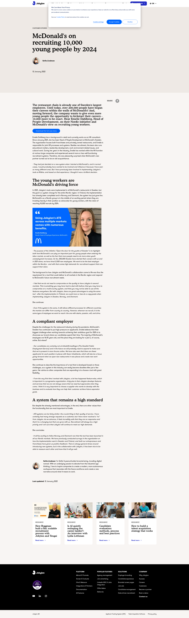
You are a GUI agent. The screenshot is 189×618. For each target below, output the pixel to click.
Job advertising (102, 579)
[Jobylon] (38, 3)
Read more (39, 540)
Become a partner (145, 589)
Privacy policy (152, 614)
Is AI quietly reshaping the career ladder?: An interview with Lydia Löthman (77, 531)
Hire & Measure (81, 582)
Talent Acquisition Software (136, 614)
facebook (117, 101)
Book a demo (143, 593)
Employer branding (125, 575)
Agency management (104, 575)
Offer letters (101, 588)
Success (142, 579)
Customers (143, 586)
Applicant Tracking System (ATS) (116, 614)
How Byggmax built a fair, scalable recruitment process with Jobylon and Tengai (46, 531)
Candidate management (127, 589)
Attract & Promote (82, 575)
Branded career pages (126, 582)
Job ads (121, 586)
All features (80, 593)
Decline (130, 22)
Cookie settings (98, 22)
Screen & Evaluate (82, 579)
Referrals (100, 592)
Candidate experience (126, 579)
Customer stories (39, 28)
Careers (142, 582)
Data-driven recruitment (126, 593)
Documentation (81, 589)
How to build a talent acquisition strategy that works (142, 528)
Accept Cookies (114, 22)
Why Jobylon (144, 575)
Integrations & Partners (84, 586)
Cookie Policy (60, 17)
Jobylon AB (35, 614)
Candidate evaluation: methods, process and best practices (109, 530)
